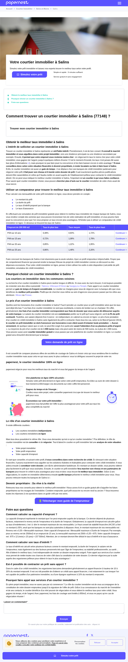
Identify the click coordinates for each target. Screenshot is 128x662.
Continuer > (121, 233)
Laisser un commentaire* (15, 602)
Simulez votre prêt (31, 74)
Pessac (28, 295)
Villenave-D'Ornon (58, 286)
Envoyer (64, 619)
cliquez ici (96, 624)
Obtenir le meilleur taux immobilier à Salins (29, 95)
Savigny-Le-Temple (78, 286)
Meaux (19, 295)
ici (29, 163)
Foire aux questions (19, 102)
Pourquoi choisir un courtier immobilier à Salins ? (32, 99)
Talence (45, 286)
